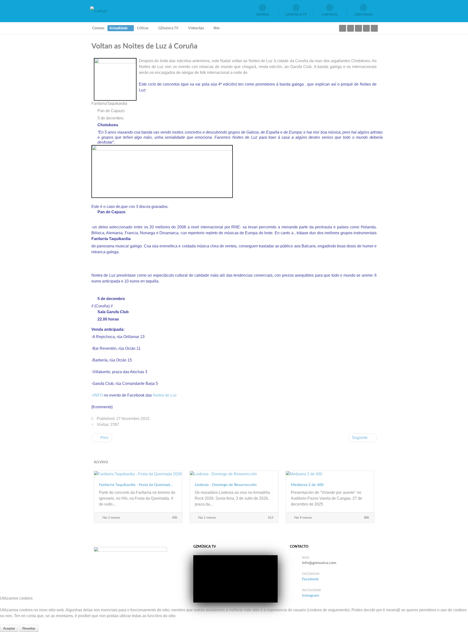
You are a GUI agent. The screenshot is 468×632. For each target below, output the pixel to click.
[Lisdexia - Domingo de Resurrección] (234, 474)
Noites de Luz (165, 395)
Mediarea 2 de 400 (307, 485)
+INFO (97, 395)
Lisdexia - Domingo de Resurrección (226, 485)
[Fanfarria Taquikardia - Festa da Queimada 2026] (138, 474)
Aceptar (9, 628)
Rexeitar (28, 628)
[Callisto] (98, 11)
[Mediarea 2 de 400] (330, 474)
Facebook (310, 579)
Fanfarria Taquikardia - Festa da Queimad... (136, 485)
